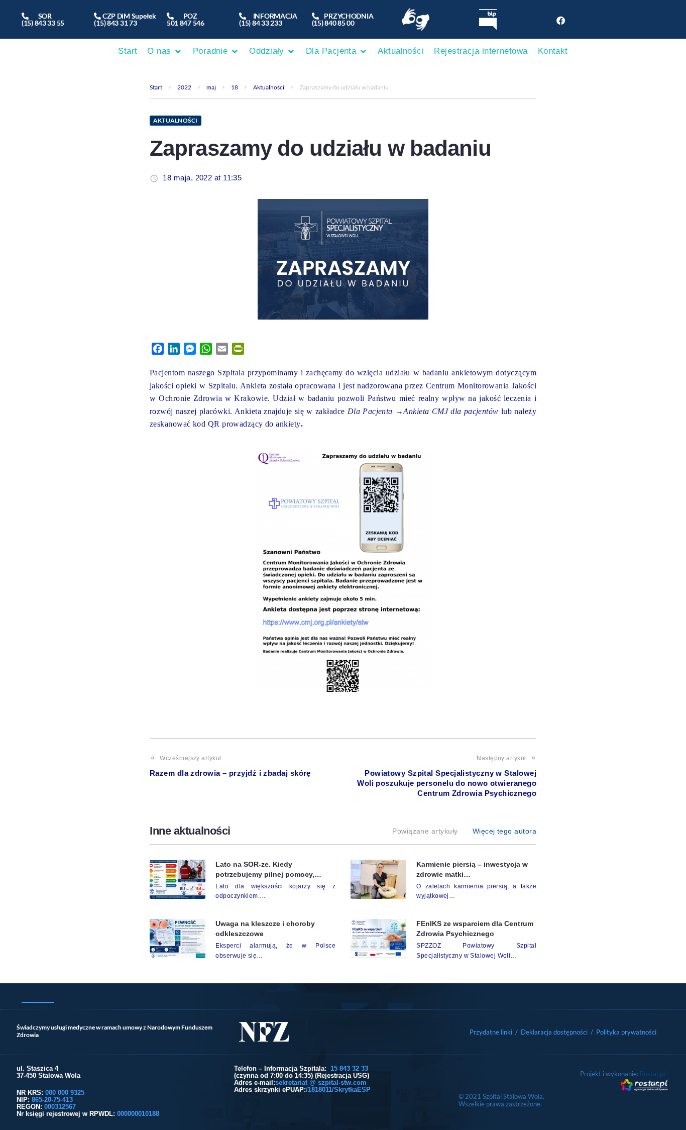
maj (211, 87)
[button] (164, 51)
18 (234, 87)
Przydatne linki (491, 1032)
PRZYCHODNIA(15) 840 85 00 (343, 19)
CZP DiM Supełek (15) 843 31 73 (125, 19)
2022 (184, 87)
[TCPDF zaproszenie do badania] (343, 571)
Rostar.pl (652, 1074)
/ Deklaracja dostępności (551, 1032)
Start (156, 87)
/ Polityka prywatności (624, 1032)
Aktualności (268, 87)
